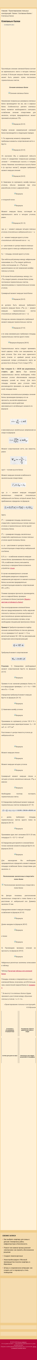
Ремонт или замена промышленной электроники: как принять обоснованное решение (19, 1250)
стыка (12, 568)
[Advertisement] (18, 47)
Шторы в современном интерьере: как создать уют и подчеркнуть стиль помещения (18, 1270)
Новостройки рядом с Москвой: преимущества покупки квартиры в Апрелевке (17, 1262)
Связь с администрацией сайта (23, 1347)
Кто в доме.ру (22, 1342)
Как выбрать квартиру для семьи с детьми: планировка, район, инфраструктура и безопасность (17, 1241)
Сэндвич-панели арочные (13, 1256)
